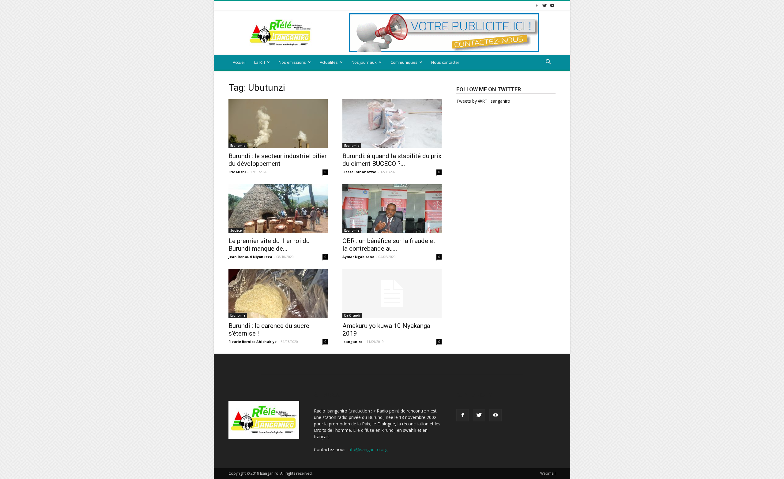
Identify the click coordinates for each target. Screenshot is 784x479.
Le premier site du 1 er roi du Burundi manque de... (269, 244)
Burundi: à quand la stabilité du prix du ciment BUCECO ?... (391, 159)
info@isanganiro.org (367, 449)
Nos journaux (364, 62)
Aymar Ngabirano (358, 256)
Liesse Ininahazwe (359, 171)
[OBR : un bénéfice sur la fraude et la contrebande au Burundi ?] (392, 208)
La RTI (259, 62)
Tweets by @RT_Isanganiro (483, 101)
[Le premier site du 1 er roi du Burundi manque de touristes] (278, 208)
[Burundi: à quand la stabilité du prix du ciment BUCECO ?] (392, 123)
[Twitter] (544, 5)
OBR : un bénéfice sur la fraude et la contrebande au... (388, 244)
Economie (237, 145)
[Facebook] (536, 5)
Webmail (548, 473)
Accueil (239, 62)
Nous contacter (445, 62)
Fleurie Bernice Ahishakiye (252, 341)
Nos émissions (292, 62)
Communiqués (403, 62)
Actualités (329, 62)
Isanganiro (352, 341)
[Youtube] (552, 5)
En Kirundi (352, 315)
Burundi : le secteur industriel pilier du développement (277, 159)
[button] (548, 63)
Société (236, 230)
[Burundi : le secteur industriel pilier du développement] (278, 123)
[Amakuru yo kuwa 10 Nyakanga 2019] (392, 293)
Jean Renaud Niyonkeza (250, 256)
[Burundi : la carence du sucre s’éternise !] (278, 293)
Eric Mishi (237, 171)
